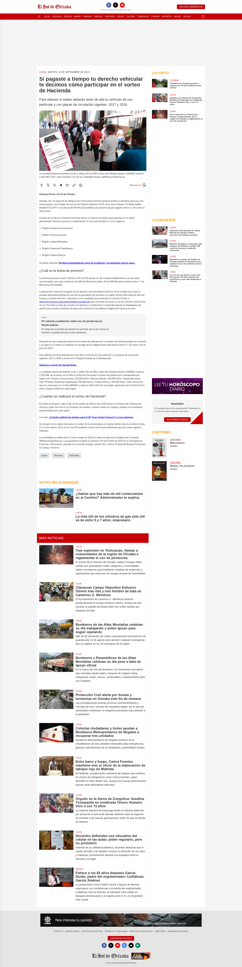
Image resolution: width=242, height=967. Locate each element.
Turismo (155, 16)
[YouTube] (122, 5)
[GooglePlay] (137, 945)
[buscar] (203, 16)
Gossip (120, 16)
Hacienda (74, 455)
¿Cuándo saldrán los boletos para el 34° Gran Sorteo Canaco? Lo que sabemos (91, 417)
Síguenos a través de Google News (57, 365)
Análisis (98, 16)
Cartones (110, 16)
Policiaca (57, 16)
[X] (115, 5)
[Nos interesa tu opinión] (121, 920)
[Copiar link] (74, 185)
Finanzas (87, 16)
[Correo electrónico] (67, 185)
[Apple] (131, 945)
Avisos (177, 16)
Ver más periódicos (191, 7)
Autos (44, 455)
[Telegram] (61, 185)
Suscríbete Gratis (177, 419)
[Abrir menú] (39, 17)
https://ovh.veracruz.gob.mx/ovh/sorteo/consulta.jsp (64, 302)
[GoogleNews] (124, 945)
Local (47, 16)
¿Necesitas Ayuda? (121, 938)
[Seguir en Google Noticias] (144, 185)
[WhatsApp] (55, 185)
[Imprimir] (80, 185)
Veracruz (58, 455)
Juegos (187, 16)
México (68, 16)
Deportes (167, 16)
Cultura (131, 16)
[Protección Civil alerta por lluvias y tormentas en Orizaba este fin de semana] (56, 705)
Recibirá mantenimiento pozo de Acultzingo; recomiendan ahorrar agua (97, 263)
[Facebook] (108, 5)
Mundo (77, 16)
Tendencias (143, 16)
